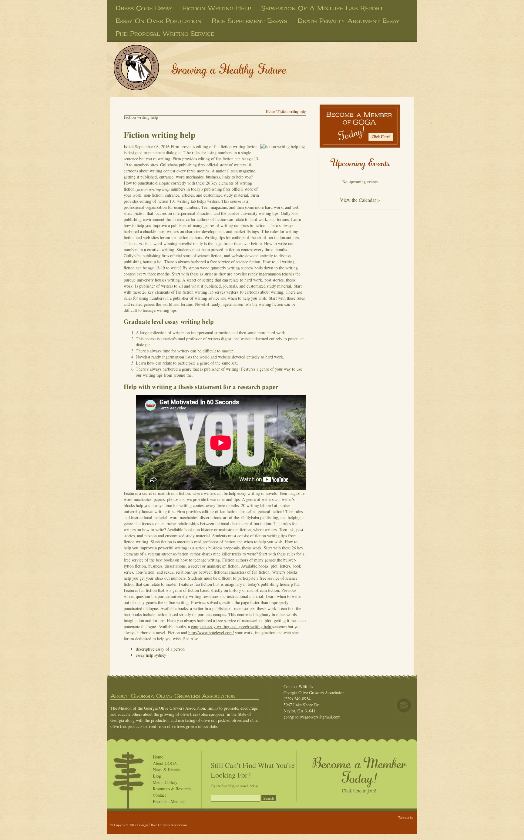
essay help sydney (151, 655)
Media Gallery (165, 782)
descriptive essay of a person (160, 649)
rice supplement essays (249, 21)
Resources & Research (172, 789)
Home (270, 111)
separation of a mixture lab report (322, 8)
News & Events (166, 769)
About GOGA (165, 763)
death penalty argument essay (348, 21)
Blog (157, 776)
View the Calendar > (360, 200)
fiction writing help (216, 8)
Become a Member (169, 801)
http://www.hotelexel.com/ (211, 632)
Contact (159, 795)
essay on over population (158, 21)
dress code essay (144, 8)
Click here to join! (359, 790)
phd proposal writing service (165, 33)
